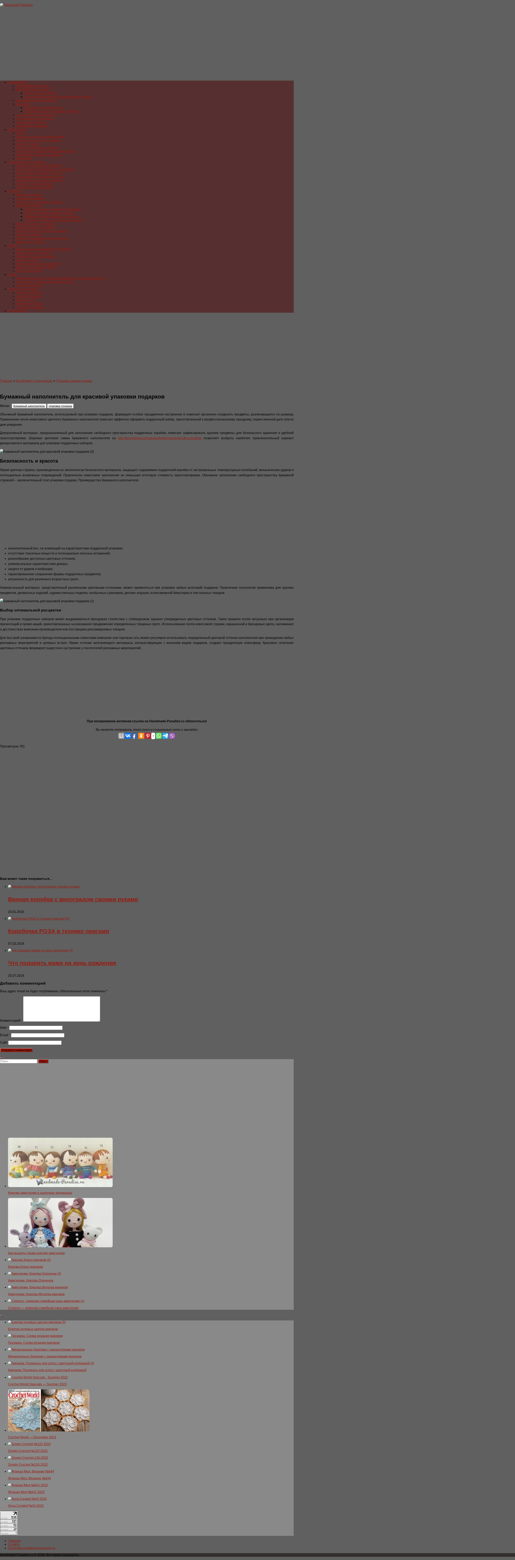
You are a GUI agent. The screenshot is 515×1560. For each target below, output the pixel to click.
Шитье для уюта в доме (33, 252)
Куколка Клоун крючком (25, 1266)
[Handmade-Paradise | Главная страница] (16, 5)
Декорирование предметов (36, 100)
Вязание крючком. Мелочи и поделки (51, 216)
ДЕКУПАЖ (24, 158)
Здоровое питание (30, 307)
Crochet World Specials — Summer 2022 (37, 1384)
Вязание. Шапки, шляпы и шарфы (41, 231)
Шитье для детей (28, 271)
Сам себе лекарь (28, 296)
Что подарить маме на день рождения (62, 963)
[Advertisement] (120, 45)
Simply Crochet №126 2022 (28, 1464)
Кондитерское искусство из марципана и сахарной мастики (60, 278)
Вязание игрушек (29, 194)
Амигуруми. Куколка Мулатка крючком (36, 1294)
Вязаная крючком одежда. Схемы (49, 213)
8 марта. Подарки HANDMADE (39, 165)
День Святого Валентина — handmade (45, 169)
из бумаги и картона (31, 122)
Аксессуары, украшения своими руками (45, 151)
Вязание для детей (30, 242)
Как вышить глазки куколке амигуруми (36, 1253)
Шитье (13, 245)
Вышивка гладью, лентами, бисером (51, 111)
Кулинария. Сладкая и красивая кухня (44, 281)
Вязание (14, 191)
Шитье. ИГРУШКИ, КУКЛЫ (35, 267)
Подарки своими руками (34, 187)
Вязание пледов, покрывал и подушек (52, 209)
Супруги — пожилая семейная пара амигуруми (43, 1308)
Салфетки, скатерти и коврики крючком (53, 220)
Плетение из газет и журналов (38, 140)
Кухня (12, 274)
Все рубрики (17, 310)
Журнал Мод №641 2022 (26, 1492)
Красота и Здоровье (23, 289)
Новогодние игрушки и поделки (39, 180)
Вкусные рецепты (29, 285)
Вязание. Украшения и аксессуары (42, 238)
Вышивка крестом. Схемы (43, 107)
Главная (6, 381)
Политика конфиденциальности (31, 1548)
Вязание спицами (29, 234)
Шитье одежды (27, 260)
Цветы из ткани (27, 144)
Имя (4, 1027)
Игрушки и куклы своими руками (40, 136)
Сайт (3, 1042)
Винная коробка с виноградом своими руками (73, 899)
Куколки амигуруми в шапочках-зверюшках (40, 1193)
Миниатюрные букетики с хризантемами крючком (44, 1356)
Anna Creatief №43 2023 (26, 1505)
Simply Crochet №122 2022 (28, 1451)
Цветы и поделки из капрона (37, 147)
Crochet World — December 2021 (32, 1437)
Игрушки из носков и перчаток (38, 263)
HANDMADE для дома (33, 89)
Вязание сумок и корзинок (35, 223)
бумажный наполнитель (29, 406)
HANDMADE (17, 82)
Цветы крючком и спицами (36, 227)
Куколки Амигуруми (30, 198)
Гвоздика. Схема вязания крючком (34, 1342)
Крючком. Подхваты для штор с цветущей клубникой (47, 1370)
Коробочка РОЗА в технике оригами (58, 931)
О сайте (14, 1544)
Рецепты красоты (29, 292)
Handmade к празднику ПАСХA (39, 173)
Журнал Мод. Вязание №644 (29, 1478)
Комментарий (11, 1020)
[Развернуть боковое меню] (1, 1058)
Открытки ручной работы (34, 184)
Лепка (20, 133)
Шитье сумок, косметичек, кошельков (43, 249)
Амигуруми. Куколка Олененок (30, 1280)
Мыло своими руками (40, 93)
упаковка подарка (60, 406)
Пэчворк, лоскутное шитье (35, 256)
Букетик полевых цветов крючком (33, 1329)
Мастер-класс (18, 129)
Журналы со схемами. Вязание (39, 202)
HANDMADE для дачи (32, 86)
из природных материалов (36, 115)
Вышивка (23, 104)
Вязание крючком (29, 205)
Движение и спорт (29, 303)
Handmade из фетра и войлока (39, 155)
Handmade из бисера (31, 126)
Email (5, 1035)
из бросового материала (34, 118)
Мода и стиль (26, 300)
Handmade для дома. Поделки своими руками (58, 97)
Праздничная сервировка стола (40, 176)
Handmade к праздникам (26, 162)
